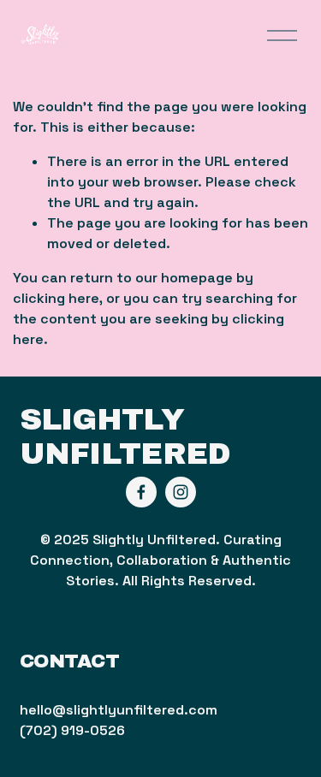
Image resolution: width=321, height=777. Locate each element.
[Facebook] (141, 492)
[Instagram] (180, 492)
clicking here (56, 298)
